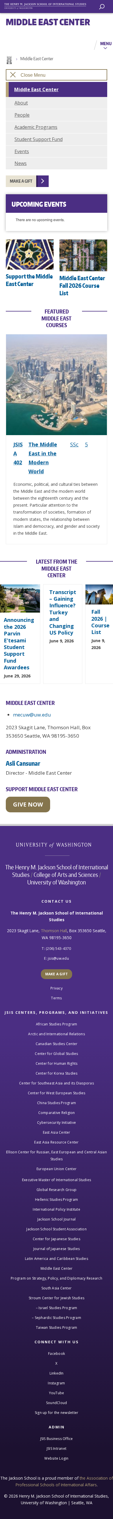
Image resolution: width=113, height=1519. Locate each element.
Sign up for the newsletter (57, 1412)
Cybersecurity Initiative (56, 1122)
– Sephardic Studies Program (56, 1317)
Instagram (56, 1383)
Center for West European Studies (56, 1093)
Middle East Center (36, 58)
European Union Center (56, 1168)
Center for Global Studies (56, 1053)
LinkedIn (57, 1373)
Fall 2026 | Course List (100, 621)
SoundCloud (56, 1402)
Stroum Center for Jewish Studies (56, 1298)
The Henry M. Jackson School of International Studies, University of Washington (47, 5)
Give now (28, 804)
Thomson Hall (54, 930)
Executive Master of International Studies (56, 1179)
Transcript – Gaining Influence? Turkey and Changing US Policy (62, 612)
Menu (106, 43)
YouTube (56, 1392)
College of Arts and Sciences (66, 874)
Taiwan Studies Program (56, 1327)
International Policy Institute (56, 1209)
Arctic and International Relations (56, 1033)
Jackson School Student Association (56, 1229)
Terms (56, 998)
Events (21, 151)
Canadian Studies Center (57, 1043)
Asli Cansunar (23, 763)
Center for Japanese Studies (56, 1238)
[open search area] (102, 7)
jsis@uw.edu (58, 958)
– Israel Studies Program (56, 1307)
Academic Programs (35, 127)
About (21, 103)
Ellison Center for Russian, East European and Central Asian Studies (56, 1155)
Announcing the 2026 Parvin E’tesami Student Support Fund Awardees (19, 643)
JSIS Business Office (56, 1438)
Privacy (56, 988)
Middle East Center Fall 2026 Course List (82, 285)
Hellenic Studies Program (56, 1199)
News (20, 163)
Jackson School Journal (56, 1219)
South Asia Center (56, 1288)
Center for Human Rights (57, 1063)
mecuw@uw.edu (32, 714)
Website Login (56, 1458)
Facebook (56, 1353)
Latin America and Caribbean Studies (56, 1258)
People (22, 115)
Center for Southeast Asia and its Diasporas (56, 1083)
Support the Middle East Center (29, 279)
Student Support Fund (38, 139)
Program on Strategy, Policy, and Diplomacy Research (56, 1278)
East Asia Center (56, 1132)
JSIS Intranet (56, 1448)
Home (8, 60)
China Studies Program (56, 1102)
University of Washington (56, 844)
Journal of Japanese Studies (56, 1248)
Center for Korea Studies (57, 1073)
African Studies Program (56, 1024)
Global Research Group (56, 1189)
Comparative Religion (56, 1112)
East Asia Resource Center (56, 1142)
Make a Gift (21, 181)
